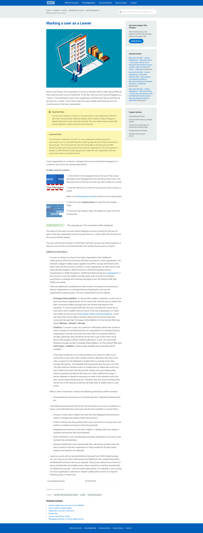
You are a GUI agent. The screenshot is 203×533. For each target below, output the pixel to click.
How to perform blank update (60, 508)
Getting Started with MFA (138, 130)
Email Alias (53, 513)
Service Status (121, 3)
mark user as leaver (94, 495)
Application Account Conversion (61, 511)
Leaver (83, 495)
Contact (134, 3)
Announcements (105, 3)
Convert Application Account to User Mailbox (66, 505)
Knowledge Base (88, 3)
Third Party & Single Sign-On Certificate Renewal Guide (139, 126)
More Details (136, 41)
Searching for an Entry (87, 196)
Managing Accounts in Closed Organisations (66, 519)
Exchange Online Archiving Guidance (96, 314)
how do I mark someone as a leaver (66, 495)
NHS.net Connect (71, 3)
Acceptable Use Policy (137, 116)
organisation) (112, 273)
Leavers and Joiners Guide (59, 516)
